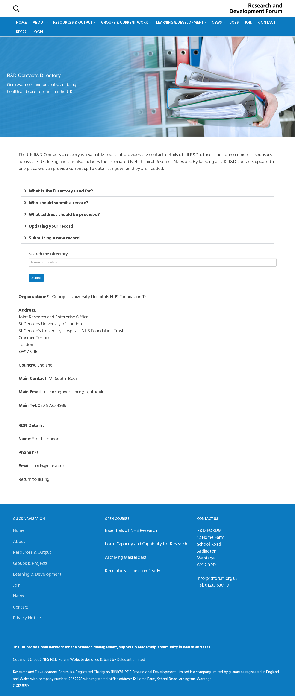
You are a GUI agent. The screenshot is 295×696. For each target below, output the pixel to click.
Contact (20, 606)
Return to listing (33, 478)
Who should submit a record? (58, 202)
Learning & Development (37, 573)
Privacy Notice (27, 617)
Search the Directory (48, 254)
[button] (147, 191)
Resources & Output (32, 551)
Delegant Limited (131, 659)
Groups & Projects (30, 562)
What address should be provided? (64, 214)
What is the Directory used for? (61, 190)
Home (19, 530)
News (18, 595)
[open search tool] (16, 8)
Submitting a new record (54, 237)
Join (17, 584)
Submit (36, 278)
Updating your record (51, 225)
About (19, 541)
